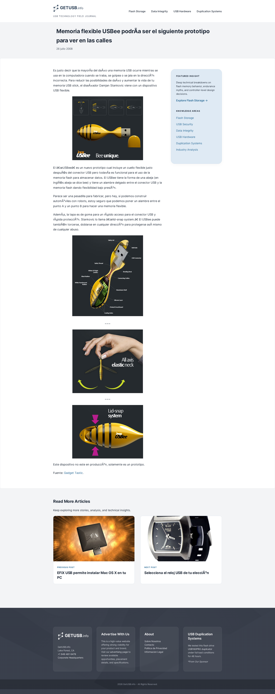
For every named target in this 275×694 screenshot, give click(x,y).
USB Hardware (182, 11)
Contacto (149, 644)
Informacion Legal (154, 652)
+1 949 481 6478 (67, 654)
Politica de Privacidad (156, 648)
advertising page (119, 652)
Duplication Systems (209, 11)
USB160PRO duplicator (200, 649)
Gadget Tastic (73, 473)
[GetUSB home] (72, 636)
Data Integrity (159, 11)
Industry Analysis (187, 149)
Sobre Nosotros (153, 641)
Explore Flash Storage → (192, 100)
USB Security (184, 124)
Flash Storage (137, 11)
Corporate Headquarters (70, 657)
